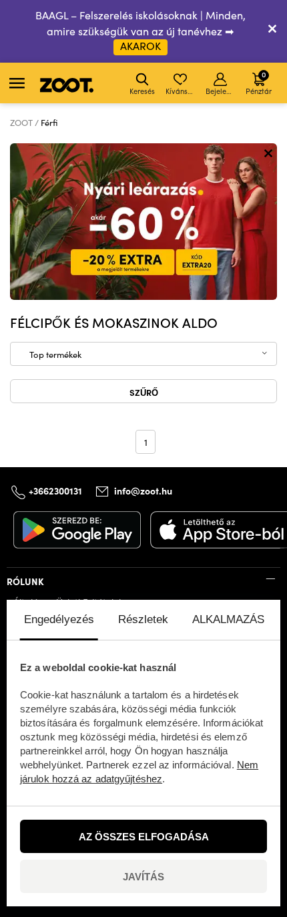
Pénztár (259, 82)
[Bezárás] (272, 31)
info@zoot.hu (143, 490)
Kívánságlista (181, 91)
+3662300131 (55, 489)
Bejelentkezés (221, 91)
